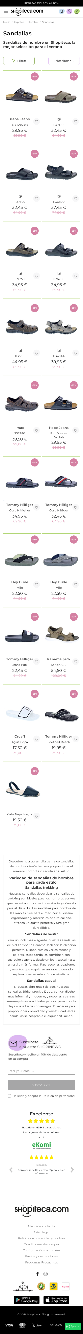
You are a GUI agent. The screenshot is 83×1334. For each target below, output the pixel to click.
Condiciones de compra (41, 1244)
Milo (20, 588)
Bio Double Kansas (58, 435)
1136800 (58, 202)
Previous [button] (10, 1170)
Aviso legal (41, 1232)
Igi (59, 119)
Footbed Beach (59, 742)
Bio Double (19, 124)
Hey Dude (19, 582)
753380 (20, 433)
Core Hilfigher (19, 510)
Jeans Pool (20, 665)
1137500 (19, 202)
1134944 (58, 356)
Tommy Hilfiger (19, 505)
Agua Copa (20, 742)
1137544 (58, 124)
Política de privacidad (59, 1096)
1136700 (58, 279)
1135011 (20, 356)
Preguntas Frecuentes (41, 1262)
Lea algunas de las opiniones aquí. (41, 1135)
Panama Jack (58, 659)
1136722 (19, 279)
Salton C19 (58, 665)
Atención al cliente (41, 1226)
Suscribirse (41, 1085)
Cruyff (20, 736)
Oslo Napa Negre (19, 814)
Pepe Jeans (20, 119)
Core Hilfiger (58, 510)
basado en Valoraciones (41, 1127)
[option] (41, 1169)
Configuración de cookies (41, 1250)
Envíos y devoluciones (41, 1256)
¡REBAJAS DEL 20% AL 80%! (41, 3)
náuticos (62, 974)
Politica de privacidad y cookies (41, 1238)
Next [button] (72, 1170)
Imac (20, 428)
